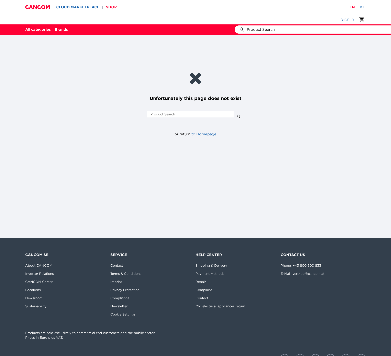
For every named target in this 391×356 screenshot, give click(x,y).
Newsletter (118, 306)
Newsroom (34, 298)
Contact (116, 265)
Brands (61, 29)
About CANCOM (38, 265)
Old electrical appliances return (220, 306)
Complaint (204, 290)
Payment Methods (210, 274)
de (362, 7)
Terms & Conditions (125, 274)
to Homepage (203, 134)
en (352, 7)
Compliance (119, 298)
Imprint (116, 282)
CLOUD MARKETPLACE (77, 7)
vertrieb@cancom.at (308, 274)
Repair (201, 282)
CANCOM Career (39, 282)
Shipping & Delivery (211, 265)
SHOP (111, 7)
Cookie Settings (122, 314)
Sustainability (35, 306)
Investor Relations (39, 274)
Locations (33, 290)
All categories (38, 29)
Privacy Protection (124, 290)
